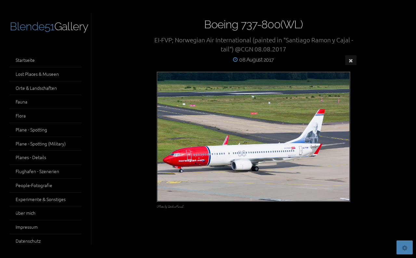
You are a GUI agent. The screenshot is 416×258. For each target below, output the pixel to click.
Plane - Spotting (31, 129)
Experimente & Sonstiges (41, 199)
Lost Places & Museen (37, 74)
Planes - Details (31, 157)
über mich (25, 213)
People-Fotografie (34, 185)
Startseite (25, 60)
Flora (21, 115)
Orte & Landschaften (36, 88)
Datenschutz (28, 241)
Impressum (27, 227)
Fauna (21, 101)
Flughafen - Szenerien (37, 171)
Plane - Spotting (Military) (41, 143)
